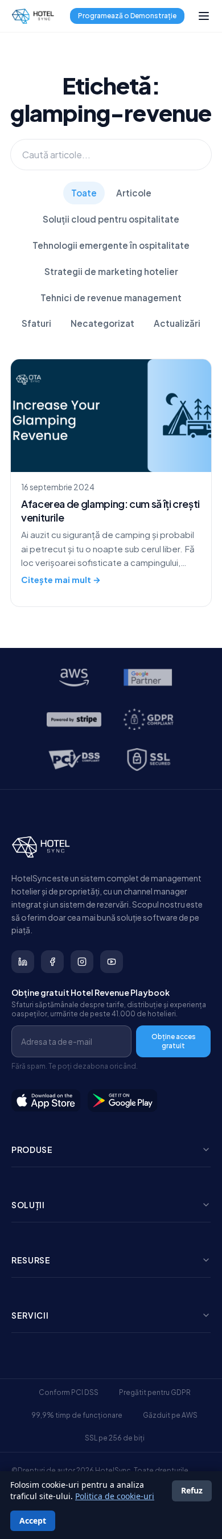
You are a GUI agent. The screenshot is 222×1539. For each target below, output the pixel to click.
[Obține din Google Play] (123, 1100)
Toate (84, 192)
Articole (133, 192)
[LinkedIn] (22, 961)
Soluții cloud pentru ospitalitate (111, 219)
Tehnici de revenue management (111, 297)
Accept (32, 1520)
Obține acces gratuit (173, 1041)
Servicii (30, 1315)
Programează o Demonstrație (127, 15)
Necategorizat (102, 323)
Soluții (28, 1205)
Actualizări (177, 323)
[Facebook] (52, 961)
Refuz (192, 1490)
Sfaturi (36, 323)
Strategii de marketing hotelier (111, 271)
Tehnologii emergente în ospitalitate (111, 245)
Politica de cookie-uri (114, 1496)
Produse (32, 1149)
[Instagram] (82, 961)
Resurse (31, 1260)
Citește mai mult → (61, 579)
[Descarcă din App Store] (46, 1100)
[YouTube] (111, 961)
